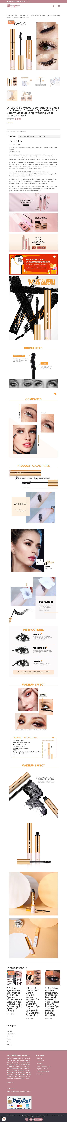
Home (8, 15)
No (31, 1119)
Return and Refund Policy (44, 1066)
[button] (57, 22)
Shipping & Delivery (42, 1069)
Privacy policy (38, 1119)
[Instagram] (29, 1)
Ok (26, 1119)
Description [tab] (12, 136)
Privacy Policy (40, 1060)
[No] (65, 1117)
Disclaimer (40, 1063)
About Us (39, 1058)
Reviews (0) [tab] (41, 136)
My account (40, 1074)
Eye (12, 15)
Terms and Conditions (43, 1071)
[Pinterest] (27, 1)
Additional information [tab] (27, 136)
